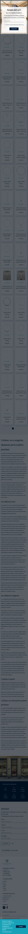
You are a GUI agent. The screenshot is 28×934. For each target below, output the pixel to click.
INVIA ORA (14, 29)
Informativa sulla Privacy (19, 24)
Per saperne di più (7, 931)
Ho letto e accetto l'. (15, 24)
